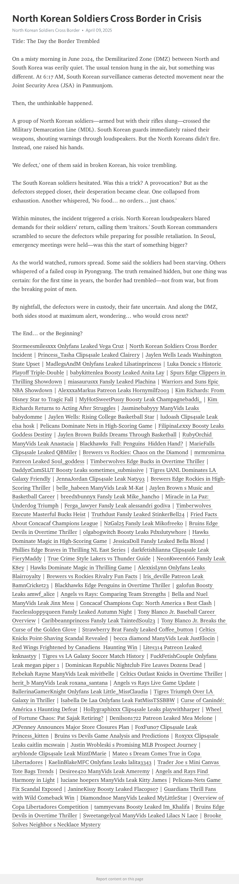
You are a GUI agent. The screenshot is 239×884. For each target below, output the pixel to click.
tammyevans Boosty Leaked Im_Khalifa (142, 806)
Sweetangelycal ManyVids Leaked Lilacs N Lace (140, 815)
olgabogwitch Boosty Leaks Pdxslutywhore (134, 532)
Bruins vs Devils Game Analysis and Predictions (111, 735)
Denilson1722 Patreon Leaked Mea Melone (161, 718)
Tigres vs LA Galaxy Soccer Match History (93, 656)
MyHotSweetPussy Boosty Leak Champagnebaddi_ (140, 399)
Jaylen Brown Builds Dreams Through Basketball (117, 434)
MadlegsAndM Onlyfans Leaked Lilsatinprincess (103, 363)
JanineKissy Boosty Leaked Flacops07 (113, 789)
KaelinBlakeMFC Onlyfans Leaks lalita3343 (100, 762)
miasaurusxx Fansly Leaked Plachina (112, 381)
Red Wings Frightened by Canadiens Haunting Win (74, 647)
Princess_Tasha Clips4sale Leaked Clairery (89, 354)
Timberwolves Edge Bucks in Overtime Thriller (147, 461)
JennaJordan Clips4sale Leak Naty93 (100, 478)
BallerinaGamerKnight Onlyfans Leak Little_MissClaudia (80, 691)
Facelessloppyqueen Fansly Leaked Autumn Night (72, 611)
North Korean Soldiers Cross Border (46, 30)
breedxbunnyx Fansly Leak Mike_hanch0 (110, 496)
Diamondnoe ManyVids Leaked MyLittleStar (133, 797)
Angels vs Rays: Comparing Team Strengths (113, 594)
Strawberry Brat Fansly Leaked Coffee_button (137, 629)
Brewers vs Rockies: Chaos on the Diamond (135, 452)
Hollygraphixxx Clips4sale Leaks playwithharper (141, 709)
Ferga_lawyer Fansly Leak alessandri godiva (117, 505)
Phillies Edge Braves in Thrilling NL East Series (68, 549)
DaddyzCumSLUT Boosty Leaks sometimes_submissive (78, 470)
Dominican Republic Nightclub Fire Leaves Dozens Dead (133, 665)
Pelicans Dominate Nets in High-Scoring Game (96, 425)
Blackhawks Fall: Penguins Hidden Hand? (131, 443)
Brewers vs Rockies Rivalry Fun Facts (92, 576)
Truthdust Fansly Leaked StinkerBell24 (138, 514)
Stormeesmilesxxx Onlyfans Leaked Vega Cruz (68, 346)
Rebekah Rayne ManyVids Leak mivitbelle (63, 673)
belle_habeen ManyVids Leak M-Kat (99, 487)
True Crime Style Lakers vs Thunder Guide (99, 558)
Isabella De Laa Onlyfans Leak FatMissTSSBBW (118, 700)
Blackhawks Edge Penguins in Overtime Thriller (112, 585)
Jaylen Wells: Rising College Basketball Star (101, 416)
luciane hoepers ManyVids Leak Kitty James (114, 780)
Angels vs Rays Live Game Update (154, 682)
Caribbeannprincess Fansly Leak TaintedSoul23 (98, 620)
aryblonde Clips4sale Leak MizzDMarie (59, 753)
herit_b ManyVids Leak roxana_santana (60, 682)
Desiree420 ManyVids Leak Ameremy (104, 771)
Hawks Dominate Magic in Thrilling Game (81, 567)
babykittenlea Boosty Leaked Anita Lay (117, 372)
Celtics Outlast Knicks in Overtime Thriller (171, 673)
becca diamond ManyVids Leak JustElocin (164, 638)
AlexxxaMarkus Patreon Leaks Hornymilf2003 (113, 390)
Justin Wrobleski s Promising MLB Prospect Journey (134, 744)
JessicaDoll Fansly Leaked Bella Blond (158, 541)
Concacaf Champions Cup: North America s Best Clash (146, 603)
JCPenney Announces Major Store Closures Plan (70, 727)
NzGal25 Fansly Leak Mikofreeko (143, 523)
